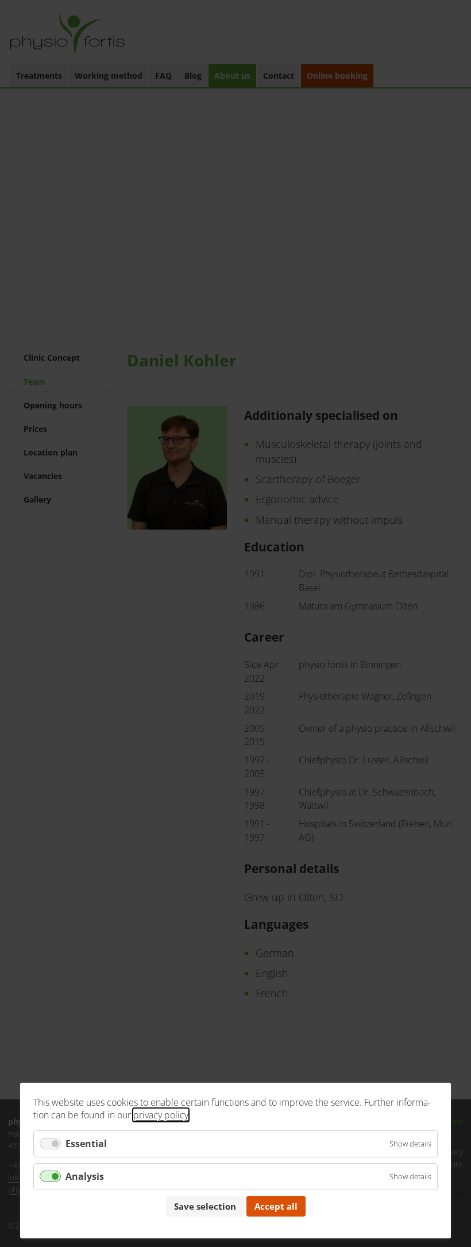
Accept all (276, 1206)
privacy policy (160, 1115)
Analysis (84, 1176)
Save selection (205, 1206)
